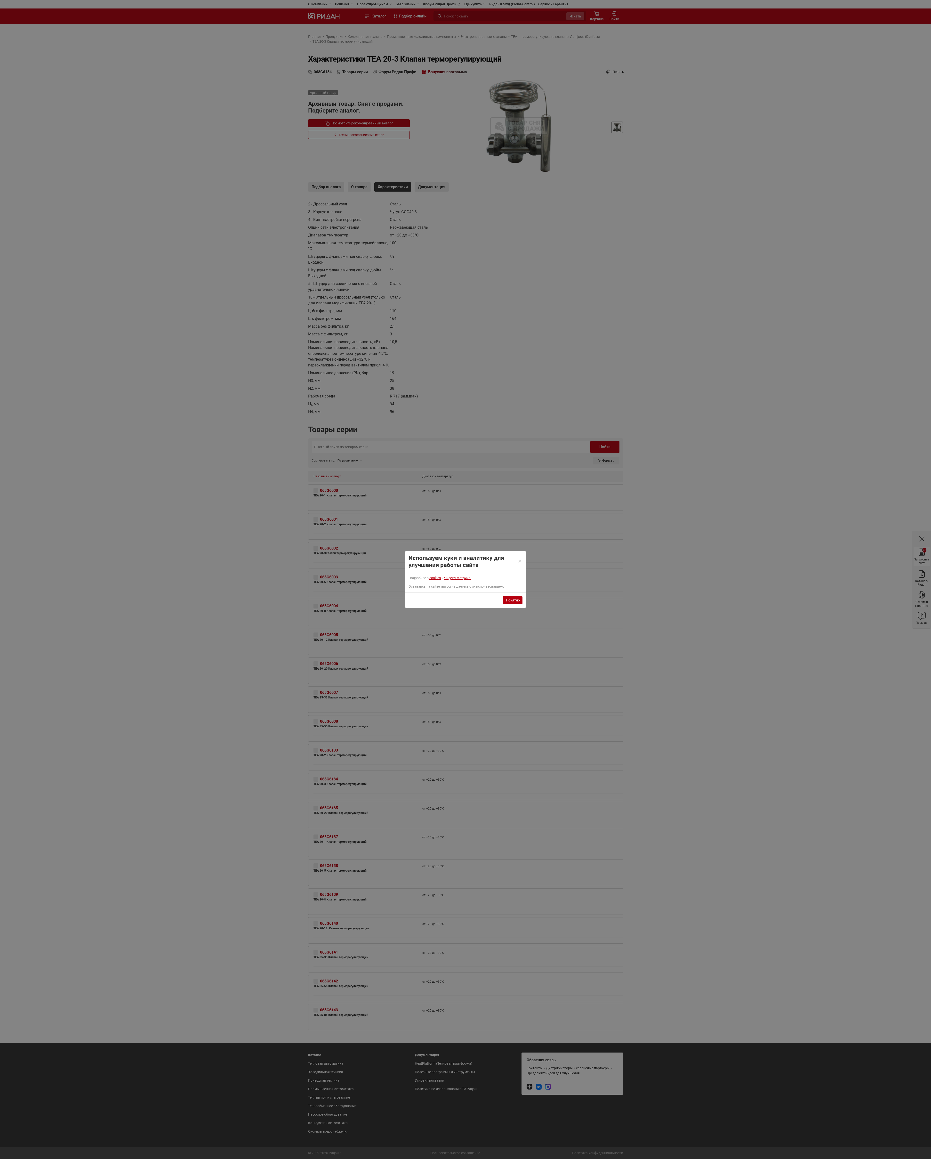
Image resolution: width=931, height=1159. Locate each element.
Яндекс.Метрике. (457, 578)
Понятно (513, 600)
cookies (435, 578)
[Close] (520, 561)
